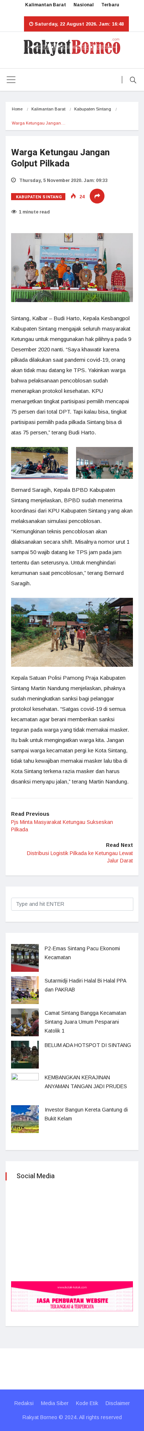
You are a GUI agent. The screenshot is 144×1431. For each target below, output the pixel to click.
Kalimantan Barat (45, 4)
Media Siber (55, 1403)
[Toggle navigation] (11, 80)
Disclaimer (118, 1403)
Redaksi (24, 1403)
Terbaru (110, 4)
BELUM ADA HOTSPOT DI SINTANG (88, 1045)
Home (17, 109)
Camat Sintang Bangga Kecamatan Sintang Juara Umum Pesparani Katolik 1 (85, 1022)
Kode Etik (87, 1403)
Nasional (83, 4)
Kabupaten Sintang (92, 109)
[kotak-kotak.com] (72, 1296)
